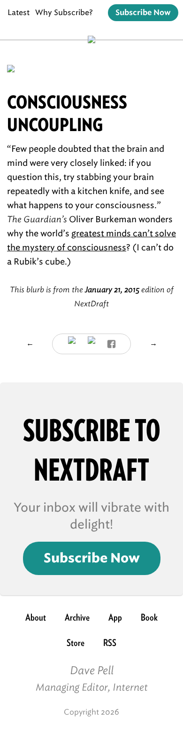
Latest (19, 12)
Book (149, 617)
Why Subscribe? (64, 12)
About (35, 617)
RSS (109, 642)
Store (75, 642)
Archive (77, 617)
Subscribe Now (143, 12)
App (115, 617)
